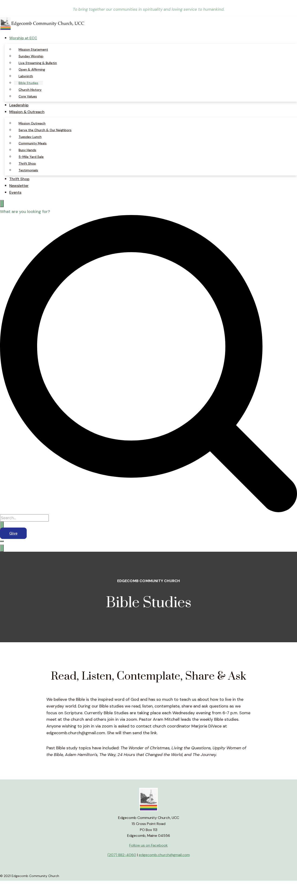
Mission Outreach (32, 123)
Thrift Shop (27, 163)
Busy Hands (27, 150)
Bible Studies (28, 83)
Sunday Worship (31, 56)
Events (15, 192)
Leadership (19, 105)
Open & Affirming (32, 69)
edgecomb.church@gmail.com (164, 854)
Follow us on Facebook (148, 845)
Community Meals (33, 143)
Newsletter (19, 185)
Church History (30, 90)
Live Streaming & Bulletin (38, 63)
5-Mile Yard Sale (31, 157)
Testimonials (28, 170)
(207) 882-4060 (121, 854)
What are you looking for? (25, 211)
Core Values (28, 96)
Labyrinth (26, 76)
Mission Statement (33, 49)
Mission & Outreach (27, 111)
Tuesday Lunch (30, 137)
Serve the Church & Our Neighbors (45, 130)
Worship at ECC (23, 38)
